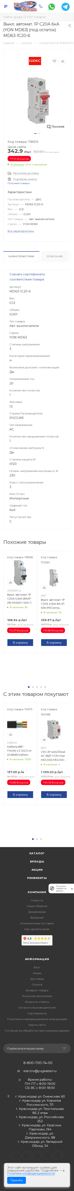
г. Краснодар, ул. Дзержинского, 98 (40, 1135)
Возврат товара (37, 990)
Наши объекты (37, 906)
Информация (37, 959)
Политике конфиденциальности (31, 1173)
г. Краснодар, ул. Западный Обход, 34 (40, 1144)
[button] (29, 687)
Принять (16, 1180)
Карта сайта (37, 1024)
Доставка (37, 978)
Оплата (37, 984)
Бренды (37, 861)
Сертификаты (37, 1013)
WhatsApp (47, 1155)
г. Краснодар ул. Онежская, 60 (40, 1096)
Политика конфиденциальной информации (37, 1019)
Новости (37, 900)
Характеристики (21, 256)
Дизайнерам (37, 911)
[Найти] (68, 17)
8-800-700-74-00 (37, 1063)
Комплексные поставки (37, 923)
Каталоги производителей (37, 1007)
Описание (55, 256)
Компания (37, 892)
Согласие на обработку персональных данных (37, 1030)
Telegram (26, 1155)
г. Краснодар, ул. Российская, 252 (40, 1119)
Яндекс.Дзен (58, 1155)
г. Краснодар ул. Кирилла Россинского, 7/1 (40, 1103)
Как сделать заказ (37, 929)
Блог (37, 967)
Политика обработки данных (61, 888)
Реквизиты (37, 878)
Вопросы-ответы (37, 1001)
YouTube (37, 1155)
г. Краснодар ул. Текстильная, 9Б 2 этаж (40, 1111)
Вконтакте (16, 1155)
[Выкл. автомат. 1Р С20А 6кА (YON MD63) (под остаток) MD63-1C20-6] (37, 100)
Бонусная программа (37, 996)
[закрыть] (72, 888)
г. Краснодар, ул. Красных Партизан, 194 (40, 1127)
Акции (37, 869)
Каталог (37, 853)
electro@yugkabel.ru (40, 1071)
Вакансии (37, 917)
